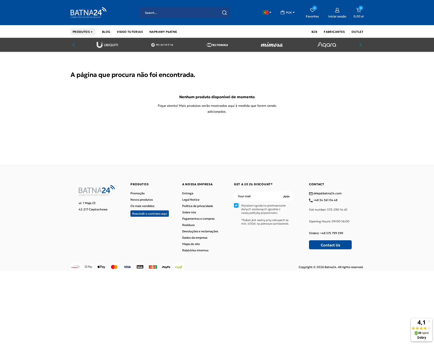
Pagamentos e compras (198, 218)
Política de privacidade (197, 206)
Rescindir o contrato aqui (149, 213)
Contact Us (330, 245)
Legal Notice (190, 199)
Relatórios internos (195, 250)
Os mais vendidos (142, 206)
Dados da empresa (194, 237)
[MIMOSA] (272, 45)
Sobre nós (189, 212)
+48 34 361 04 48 (325, 200)
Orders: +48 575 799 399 (326, 233)
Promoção (137, 193)
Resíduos (188, 225)
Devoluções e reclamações (200, 231)
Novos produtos (141, 199)
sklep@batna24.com (327, 193)
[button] (266, 12)
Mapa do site (191, 244)
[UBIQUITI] (107, 45)
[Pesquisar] (224, 12)
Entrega (187, 193)
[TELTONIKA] (217, 45)
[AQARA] (327, 45)
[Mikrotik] (162, 45)
